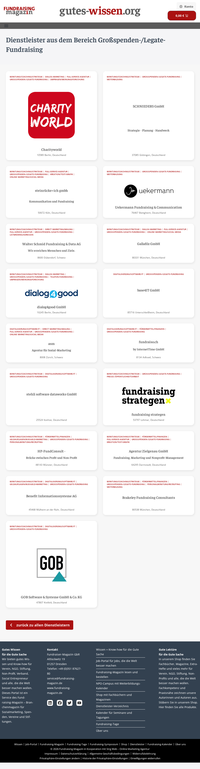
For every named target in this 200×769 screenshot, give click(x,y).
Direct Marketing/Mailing (59, 229)
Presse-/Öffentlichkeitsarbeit (123, 376)
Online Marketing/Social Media (27, 177)
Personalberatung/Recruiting (26, 442)
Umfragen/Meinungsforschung (67, 79)
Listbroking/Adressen (21, 234)
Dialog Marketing (54, 76)
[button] (6, 25)
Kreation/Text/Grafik (61, 174)
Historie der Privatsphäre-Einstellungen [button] (105, 758)
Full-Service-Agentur (78, 76)
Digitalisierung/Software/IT (128, 274)
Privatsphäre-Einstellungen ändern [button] (60, 758)
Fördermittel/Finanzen (57, 436)
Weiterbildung (114, 79)
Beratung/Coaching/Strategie (26, 76)
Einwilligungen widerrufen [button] (145, 758)
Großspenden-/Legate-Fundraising (29, 79)
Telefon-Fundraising (61, 276)
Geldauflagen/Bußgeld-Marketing (28, 439)
